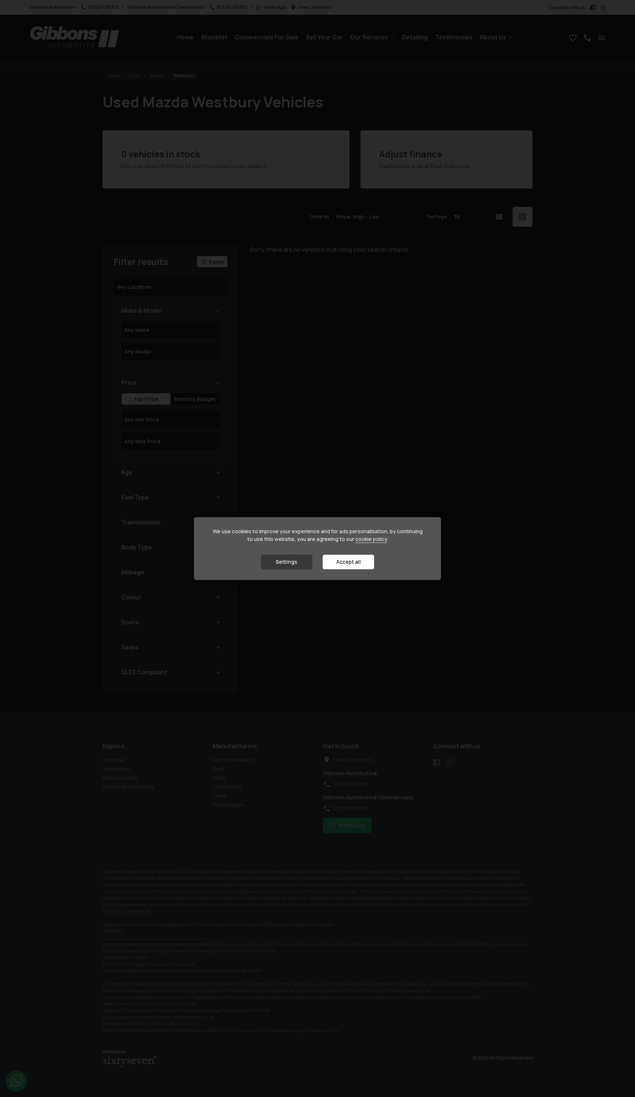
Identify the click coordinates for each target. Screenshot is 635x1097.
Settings (286, 562)
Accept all (348, 562)
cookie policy (371, 539)
